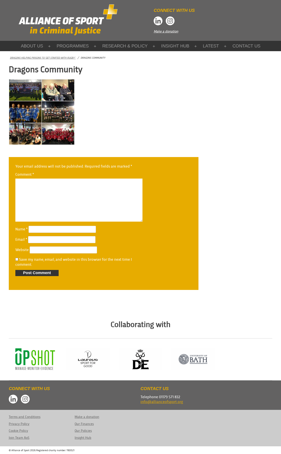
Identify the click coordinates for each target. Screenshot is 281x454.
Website (22, 249)
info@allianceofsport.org (161, 401)
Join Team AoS (19, 437)
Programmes (73, 45)
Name (21, 229)
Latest (211, 45)
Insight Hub (175, 45)
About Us (32, 45)
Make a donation (166, 31)
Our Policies (83, 430)
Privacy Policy (19, 423)
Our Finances (84, 423)
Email (21, 239)
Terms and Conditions (24, 416)
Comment (24, 174)
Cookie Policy (18, 430)
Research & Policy (125, 45)
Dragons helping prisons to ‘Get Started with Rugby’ (43, 57)
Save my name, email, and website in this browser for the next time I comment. (73, 261)
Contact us (246, 45)
